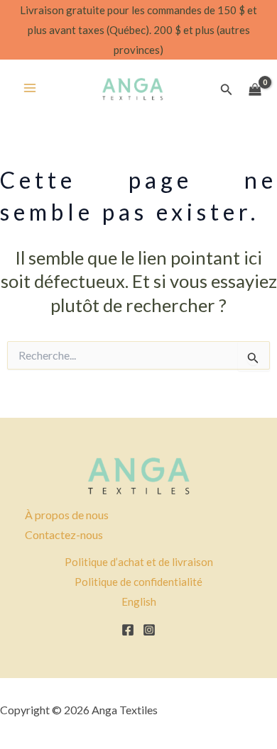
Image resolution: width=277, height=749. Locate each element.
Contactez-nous (64, 534)
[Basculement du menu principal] (29, 88)
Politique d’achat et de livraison (139, 561)
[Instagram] (149, 629)
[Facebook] (127, 629)
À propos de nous (67, 514)
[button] (226, 90)
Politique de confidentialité (138, 581)
